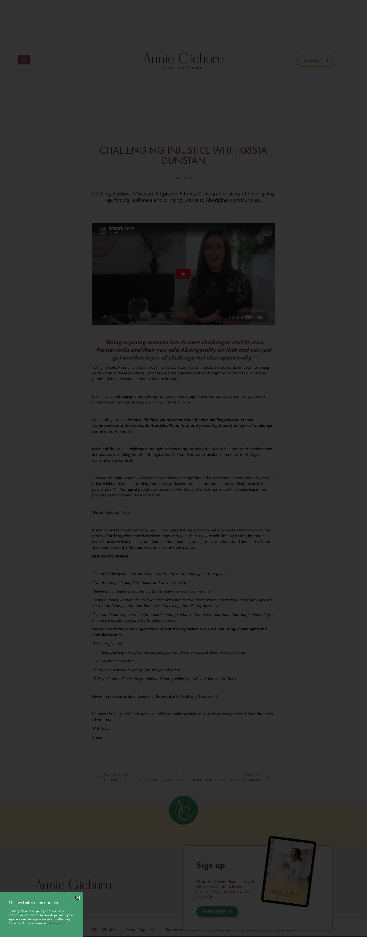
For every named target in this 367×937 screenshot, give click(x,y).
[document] (183, 468)
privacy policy (56, 923)
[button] (77, 897)
